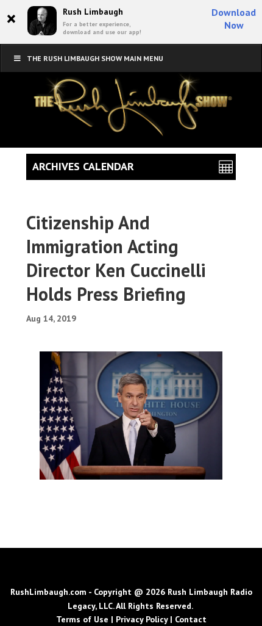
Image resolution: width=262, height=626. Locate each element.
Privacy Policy (142, 619)
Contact (191, 619)
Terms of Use (82, 619)
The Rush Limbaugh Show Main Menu (95, 58)
